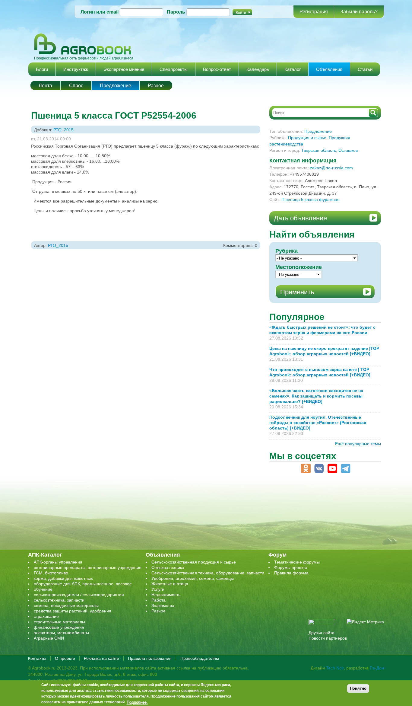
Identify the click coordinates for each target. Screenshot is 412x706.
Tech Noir (335, 668)
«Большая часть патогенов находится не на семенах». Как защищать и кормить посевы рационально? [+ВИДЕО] (316, 396)
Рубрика (286, 251)
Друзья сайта (321, 632)
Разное (156, 85)
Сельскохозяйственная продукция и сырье (193, 562)
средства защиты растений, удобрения (72, 611)
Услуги (157, 589)
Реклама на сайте (101, 658)
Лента (45, 85)
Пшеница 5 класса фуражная (310, 199)
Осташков (348, 150)
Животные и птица (169, 583)
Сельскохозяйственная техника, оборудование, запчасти (207, 572)
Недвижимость (165, 594)
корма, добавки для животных (63, 578)
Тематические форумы (297, 562)
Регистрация (313, 11)
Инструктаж (75, 69)
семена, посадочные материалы (66, 605)
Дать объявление (300, 218)
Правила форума (291, 572)
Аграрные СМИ (49, 638)
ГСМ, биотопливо (51, 572)
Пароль (176, 11)
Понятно (358, 688)
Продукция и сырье (307, 137)
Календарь (257, 69)
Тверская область (318, 150)
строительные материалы (59, 621)
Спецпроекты (174, 69)
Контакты (37, 658)
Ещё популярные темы (358, 443)
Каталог (292, 69)
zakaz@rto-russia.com (331, 167)
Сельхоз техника (167, 567)
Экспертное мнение (123, 69)
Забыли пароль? (359, 11)
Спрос (76, 85)
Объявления (329, 69)
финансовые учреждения (59, 627)
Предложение (115, 85)
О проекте (65, 658)
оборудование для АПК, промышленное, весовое (83, 583)
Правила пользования (150, 658)
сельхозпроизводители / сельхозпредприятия (79, 594)
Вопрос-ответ (217, 69)
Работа (158, 600)
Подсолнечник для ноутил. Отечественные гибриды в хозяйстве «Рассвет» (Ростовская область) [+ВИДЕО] (317, 422)
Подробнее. (137, 702)
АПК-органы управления (58, 562)
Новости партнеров (328, 638)
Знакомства (162, 605)
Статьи (365, 69)
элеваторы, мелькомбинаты (61, 632)
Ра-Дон (377, 668)
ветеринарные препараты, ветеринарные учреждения (87, 567)
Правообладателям (199, 658)
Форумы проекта (290, 567)
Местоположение (298, 267)
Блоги (42, 69)
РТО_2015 (63, 129)
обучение (43, 589)
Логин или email (100, 11)
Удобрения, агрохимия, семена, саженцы (192, 578)
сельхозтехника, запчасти (59, 600)
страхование (46, 616)
